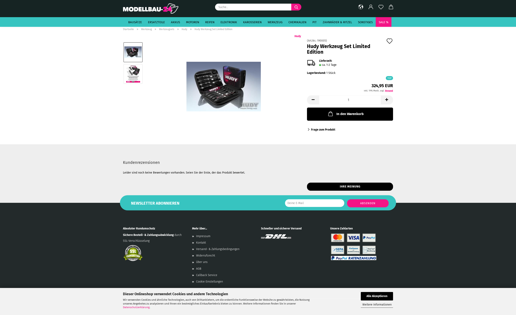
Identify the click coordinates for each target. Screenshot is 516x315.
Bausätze (135, 22)
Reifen (209, 22)
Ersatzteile (156, 22)
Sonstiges (365, 22)
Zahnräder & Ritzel (337, 22)
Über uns (202, 262)
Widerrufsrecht (205, 255)
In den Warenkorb (350, 114)
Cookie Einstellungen (209, 281)
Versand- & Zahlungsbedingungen (217, 249)
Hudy (297, 36)
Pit (314, 22)
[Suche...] (296, 7)
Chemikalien (297, 22)
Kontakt (201, 242)
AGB (198, 268)
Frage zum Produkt (323, 129)
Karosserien (252, 22)
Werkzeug (275, 22)
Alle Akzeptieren (376, 296)
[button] (361, 7)
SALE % (383, 22)
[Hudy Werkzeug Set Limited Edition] (223, 84)
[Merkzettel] (381, 7)
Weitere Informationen (377, 304)
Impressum (203, 236)
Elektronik (229, 22)
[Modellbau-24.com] (152, 8)
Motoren (192, 22)
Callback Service (206, 275)
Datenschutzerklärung (136, 307)
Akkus (175, 22)
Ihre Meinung (350, 186)
